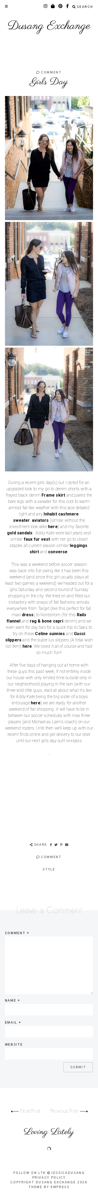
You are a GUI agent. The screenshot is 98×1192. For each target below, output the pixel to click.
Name (12, 1000)
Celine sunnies (50, 633)
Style (49, 869)
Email (13, 1022)
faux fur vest (37, 539)
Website (14, 1044)
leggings (79, 545)
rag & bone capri (46, 621)
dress (28, 614)
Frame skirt (53, 495)
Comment (50, 72)
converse (58, 551)
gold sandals (19, 532)
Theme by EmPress (48, 1187)
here (53, 526)
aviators (40, 520)
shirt (34, 551)
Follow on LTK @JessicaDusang (49, 1172)
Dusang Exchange (49, 26)
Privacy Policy (49, 1177)
